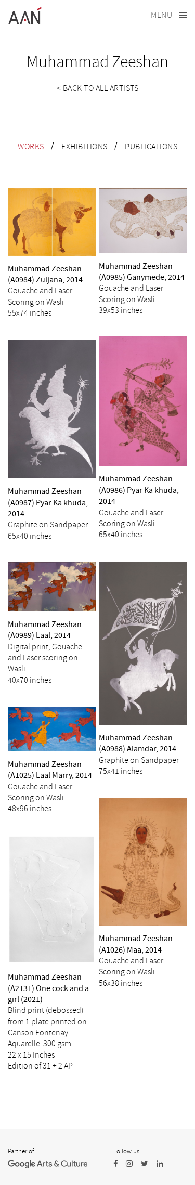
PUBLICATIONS (151, 146)
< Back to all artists (98, 88)
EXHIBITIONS (84, 146)
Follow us (126, 1151)
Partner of (21, 1151)
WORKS (31, 146)
